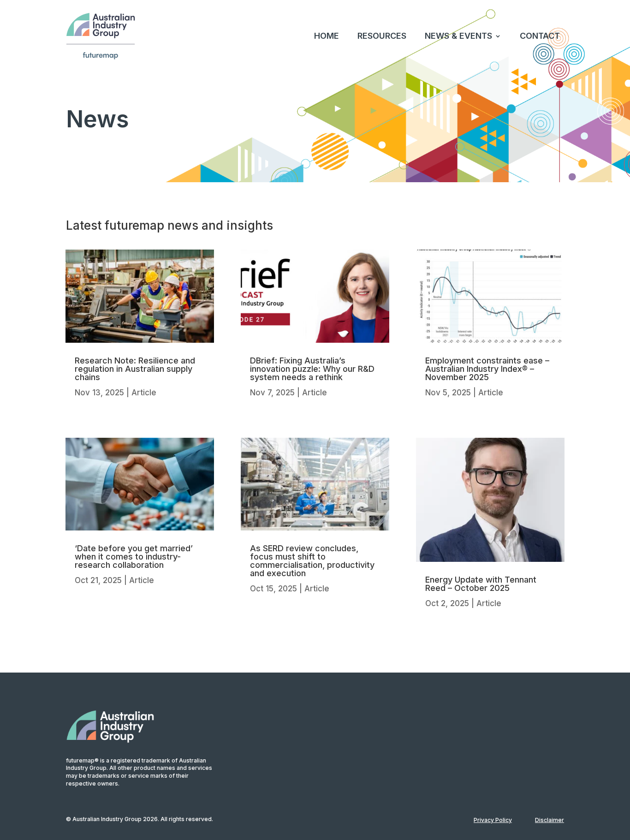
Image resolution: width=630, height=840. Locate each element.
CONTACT (540, 36)
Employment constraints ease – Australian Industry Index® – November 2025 (487, 369)
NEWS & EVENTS (458, 36)
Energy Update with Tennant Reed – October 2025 (480, 584)
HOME (326, 36)
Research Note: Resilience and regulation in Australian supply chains (135, 369)
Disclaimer (549, 819)
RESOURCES (381, 36)
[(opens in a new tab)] (139, 296)
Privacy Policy (493, 819)
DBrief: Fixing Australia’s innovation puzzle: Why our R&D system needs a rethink (312, 369)
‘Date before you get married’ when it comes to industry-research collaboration (134, 556)
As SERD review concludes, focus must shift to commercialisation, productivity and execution (312, 560)
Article (143, 392)
